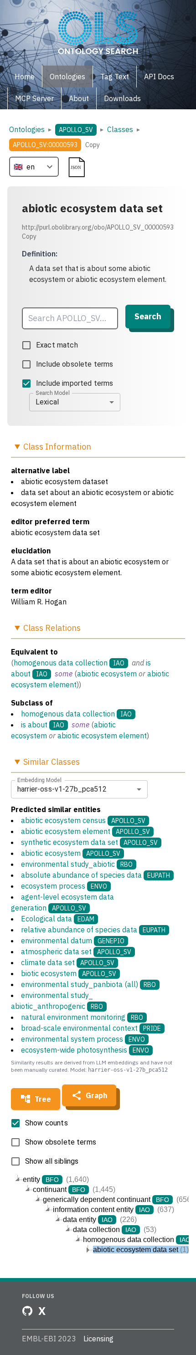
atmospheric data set (76, 951)
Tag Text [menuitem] (114, 76)
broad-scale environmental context (91, 1028)
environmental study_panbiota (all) (88, 984)
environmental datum (72, 940)
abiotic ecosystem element (102, 735)
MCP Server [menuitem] (34, 98)
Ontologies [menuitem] (67, 76)
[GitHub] (27, 1310)
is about (34, 724)
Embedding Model (39, 780)
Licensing (98, 1338)
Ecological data (57, 918)
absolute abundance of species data (95, 874)
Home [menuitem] (25, 76)
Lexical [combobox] (47, 402)
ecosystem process (64, 885)
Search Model (53, 392)
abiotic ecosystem (107, 673)
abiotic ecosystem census (83, 820)
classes (120, 129)
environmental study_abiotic (77, 864)
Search (147, 316)
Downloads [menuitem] (122, 98)
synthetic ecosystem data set (89, 842)
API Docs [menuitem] (159, 76)
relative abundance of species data (93, 929)
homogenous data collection (61, 662)
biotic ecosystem (68, 973)
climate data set (67, 962)
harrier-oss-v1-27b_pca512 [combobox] (62, 789)
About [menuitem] (79, 98)
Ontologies (27, 129)
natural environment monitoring (82, 1017)
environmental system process (83, 1038)
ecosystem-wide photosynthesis (85, 1049)
